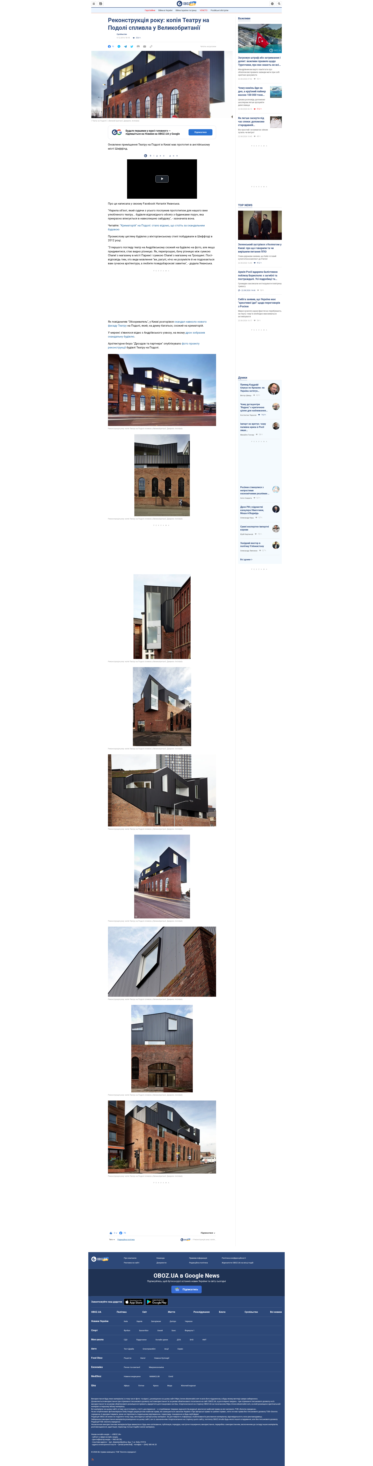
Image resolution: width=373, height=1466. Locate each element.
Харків (139, 1321)
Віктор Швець (245, 395)
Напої (142, 1358)
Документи (161, 1263)
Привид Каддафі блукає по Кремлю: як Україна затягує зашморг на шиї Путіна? (252, 388)
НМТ (204, 1340)
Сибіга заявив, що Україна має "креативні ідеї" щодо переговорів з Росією (259, 303)
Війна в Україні (165, 10)
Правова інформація (198, 1258)
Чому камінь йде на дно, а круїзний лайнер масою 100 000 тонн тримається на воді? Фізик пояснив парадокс (252, 91)
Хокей (160, 1330)
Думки (242, 377)
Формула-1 (189, 1330)
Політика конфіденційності (234, 1258)
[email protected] (125, 1444)
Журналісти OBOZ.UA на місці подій (237, 1263)
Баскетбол (143, 1330)
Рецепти (127, 1358)
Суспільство (122, 34)
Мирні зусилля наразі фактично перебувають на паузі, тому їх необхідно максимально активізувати (259, 314)
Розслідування (201, 1312)
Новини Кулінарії (161, 1358)
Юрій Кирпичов (246, 534)
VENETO (203, 10)
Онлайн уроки (161, 1340)
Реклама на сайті (131, 1263)
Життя (171, 1312)
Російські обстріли (219, 10)
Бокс (174, 1330)
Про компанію (130, 1258)
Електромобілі (149, 1349)
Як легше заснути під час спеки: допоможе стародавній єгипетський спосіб (251, 121)
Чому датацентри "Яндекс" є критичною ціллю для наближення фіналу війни (253, 407)
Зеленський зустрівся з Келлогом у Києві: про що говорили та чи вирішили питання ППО (259, 248)
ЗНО (191, 1340)
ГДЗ (125, 1340)
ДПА (179, 1340)
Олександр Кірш (247, 518)
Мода (169, 1386)
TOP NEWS (245, 205)
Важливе (244, 18)
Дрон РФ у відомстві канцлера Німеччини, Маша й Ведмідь (252, 510)
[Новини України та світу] (185, 1240)
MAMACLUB (154, 1376)
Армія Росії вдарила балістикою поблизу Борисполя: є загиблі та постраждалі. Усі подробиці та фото (258, 275)
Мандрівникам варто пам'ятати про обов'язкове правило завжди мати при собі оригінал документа (258, 72)
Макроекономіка (156, 1367)
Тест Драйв (129, 1349)
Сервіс (180, 1349)
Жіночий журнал (188, 1386)
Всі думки (245, 559)
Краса (155, 1386)
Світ (144, 1312)
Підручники (141, 1340)
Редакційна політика (126, 1240)
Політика (122, 1312)
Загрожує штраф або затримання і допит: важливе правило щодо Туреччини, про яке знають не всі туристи (259, 61)
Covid (170, 1376)
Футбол (127, 1330)
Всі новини (276, 1312)
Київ (126, 1321)
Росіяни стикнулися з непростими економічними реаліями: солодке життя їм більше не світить (254, 490)
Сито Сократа (246, 498)
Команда (160, 1258)
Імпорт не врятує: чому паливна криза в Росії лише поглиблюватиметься (253, 427)
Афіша (126, 1386)
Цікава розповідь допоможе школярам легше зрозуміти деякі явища (251, 102)
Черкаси (188, 1321)
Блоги (222, 1312)
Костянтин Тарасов (248, 415)
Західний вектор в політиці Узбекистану (252, 545)
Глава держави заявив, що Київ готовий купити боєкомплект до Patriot (257, 257)
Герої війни (150, 10)
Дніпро (173, 1321)
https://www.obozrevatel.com (187, 1399)
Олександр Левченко (248, 551)
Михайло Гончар (247, 435)
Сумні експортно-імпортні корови (254, 528)
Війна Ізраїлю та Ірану (186, 10)
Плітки (141, 1386)
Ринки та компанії (132, 1367)
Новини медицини (132, 1376)
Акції (166, 1349)
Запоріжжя (156, 1321)
